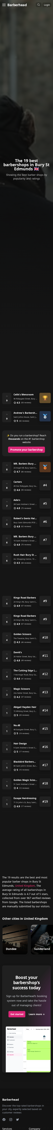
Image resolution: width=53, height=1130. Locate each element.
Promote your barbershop (26, 449)
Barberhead (17, 4)
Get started (16, 1014)
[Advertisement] (26, 359)
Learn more (37, 1014)
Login (47, 4)
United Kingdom (25, 885)
